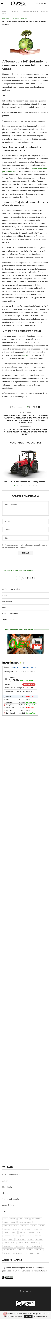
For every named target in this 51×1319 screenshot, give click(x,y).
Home (4, 11)
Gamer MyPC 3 (37, 1229)
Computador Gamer (25, 1222)
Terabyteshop (17, 1253)
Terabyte (6, 1253)
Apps (20, 1218)
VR (38, 1253)
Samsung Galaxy (9, 1242)
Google (31, 1232)
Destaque (24, 1225)
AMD (5, 1218)
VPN (25, 355)
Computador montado (11, 1225)
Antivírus (5, 595)
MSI (5, 1239)
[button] (4, 467)
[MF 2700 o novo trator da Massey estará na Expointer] (25, 463)
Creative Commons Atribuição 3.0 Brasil (31, 1271)
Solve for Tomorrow (33, 1246)
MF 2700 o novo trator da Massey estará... (25, 482)
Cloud (13, 1222)
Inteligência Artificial (11, 1236)
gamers (6, 1232)
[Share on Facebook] (31, 407)
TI (26, 1253)
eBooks (5, 607)
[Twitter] (39, 3)
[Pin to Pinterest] (36, 407)
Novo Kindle (7, 601)
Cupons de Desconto (10, 613)
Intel (38, 1232)
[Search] (48, 3)
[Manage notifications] (5, 1314)
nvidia (11, 1239)
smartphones (19, 1246)
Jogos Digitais (8, 619)
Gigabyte (23, 1232)
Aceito (28, 1317)
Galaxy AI (7, 1229)
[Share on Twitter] (34, 407)
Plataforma (21, 1239)
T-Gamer (20, 1249)
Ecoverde (15, 11)
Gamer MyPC (26, 1229)
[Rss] (45, 3)
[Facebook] (20, 1291)
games (14, 1232)
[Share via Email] (39, 407)
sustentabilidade (9, 1249)
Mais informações (40, 1316)
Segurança (34, 1242)
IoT (23, 1236)
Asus (26, 1218)
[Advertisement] (25, 828)
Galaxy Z (16, 1229)
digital (33, 1225)
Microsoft (38, 1236)
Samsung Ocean (23, 1242)
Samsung (39, 1239)
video (32, 1253)
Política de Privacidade (11, 589)
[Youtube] (42, 3)
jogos (29, 1236)
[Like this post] (29, 407)
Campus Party (36, 1218)
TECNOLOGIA (38, 1249)
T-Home (29, 1249)
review (30, 1239)
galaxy (41, 1225)
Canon (6, 1222)
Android (12, 1218)
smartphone (8, 1246)
